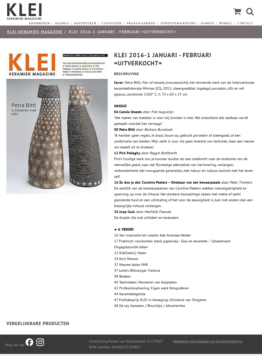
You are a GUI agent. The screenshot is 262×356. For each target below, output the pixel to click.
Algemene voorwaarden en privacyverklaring (208, 341)
